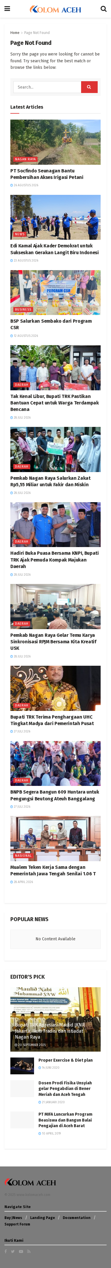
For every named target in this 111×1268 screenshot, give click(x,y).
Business (23, 309)
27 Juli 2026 (21, 731)
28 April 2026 (23, 882)
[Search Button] (89, 87)
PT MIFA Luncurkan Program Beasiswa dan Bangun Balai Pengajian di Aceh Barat (65, 1120)
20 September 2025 (31, 1045)
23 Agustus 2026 (25, 260)
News (20, 234)
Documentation (77, 1218)
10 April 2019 (51, 1133)
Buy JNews (13, 1218)
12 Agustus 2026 (25, 336)
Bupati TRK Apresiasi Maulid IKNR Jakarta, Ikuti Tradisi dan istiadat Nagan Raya (50, 1031)
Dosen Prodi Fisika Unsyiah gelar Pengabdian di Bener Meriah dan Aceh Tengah (65, 1089)
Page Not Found (37, 33)
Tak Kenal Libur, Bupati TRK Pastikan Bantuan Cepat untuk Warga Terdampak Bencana (54, 403)
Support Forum (17, 1224)
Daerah (21, 385)
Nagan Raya (25, 159)
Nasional (23, 856)
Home (15, 33)
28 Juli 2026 (21, 418)
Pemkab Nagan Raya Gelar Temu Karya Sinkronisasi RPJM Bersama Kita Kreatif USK (53, 641)
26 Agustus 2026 (25, 185)
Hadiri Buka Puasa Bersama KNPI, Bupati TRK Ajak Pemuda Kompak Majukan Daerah (54, 559)
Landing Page (42, 1218)
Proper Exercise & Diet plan (65, 1060)
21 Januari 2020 (53, 1102)
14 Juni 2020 (50, 1068)
